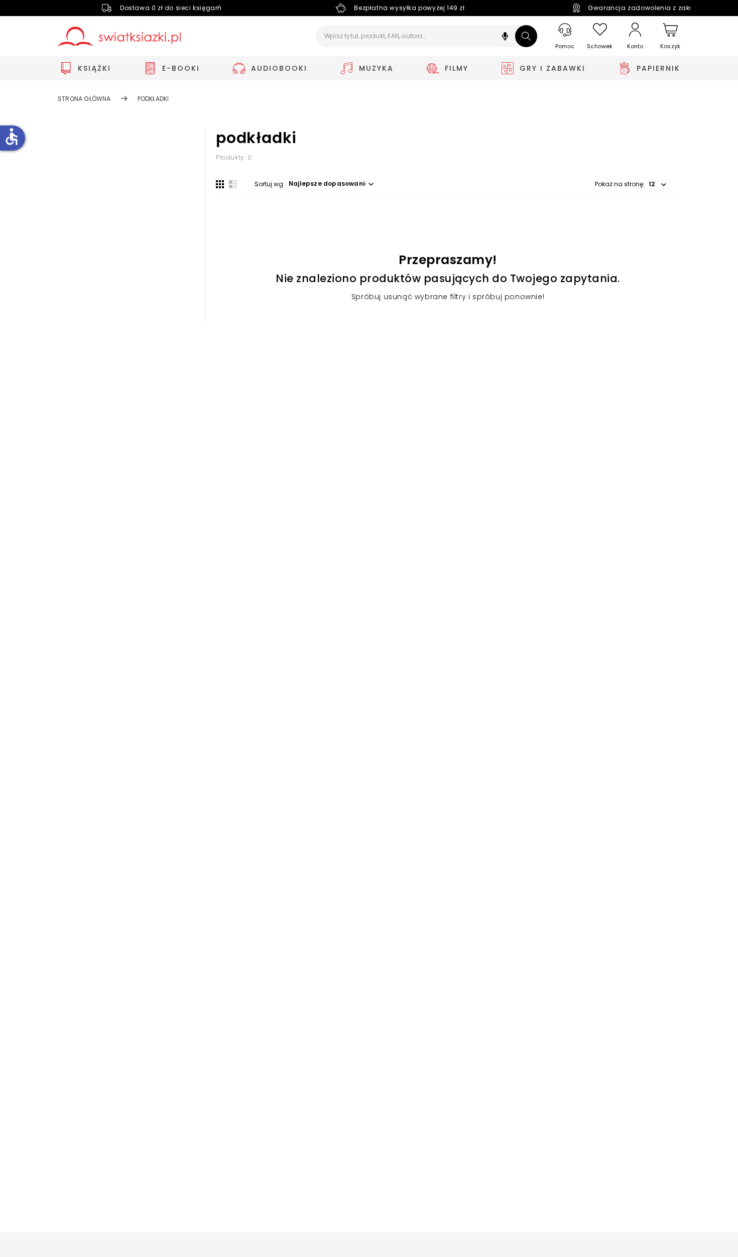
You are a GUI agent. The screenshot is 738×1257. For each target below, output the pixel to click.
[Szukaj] (526, 36)
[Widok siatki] (220, 184)
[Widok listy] (233, 184)
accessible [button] (12, 137)
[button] (505, 37)
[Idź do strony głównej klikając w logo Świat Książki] (119, 36)
